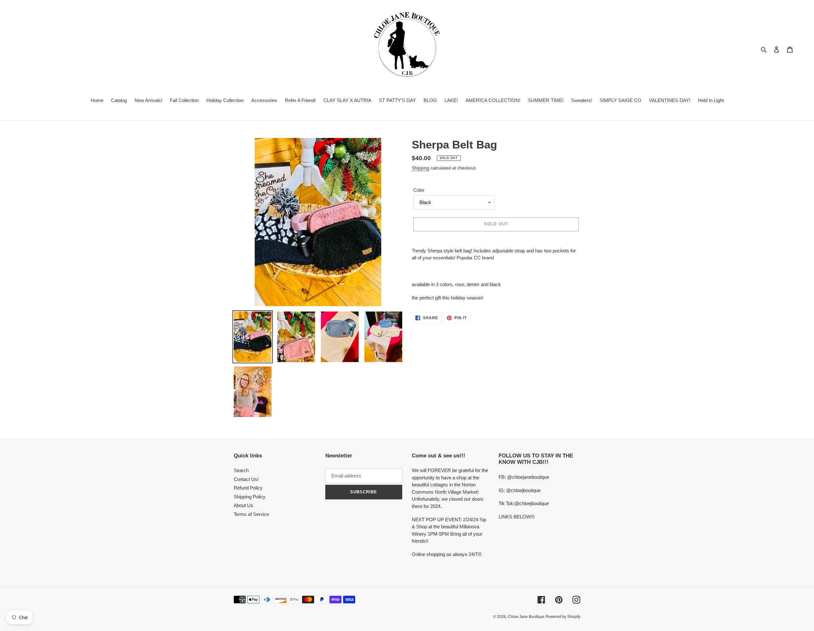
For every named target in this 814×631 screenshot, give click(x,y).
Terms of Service (251, 514)
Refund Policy (248, 487)
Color (418, 190)
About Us (243, 505)
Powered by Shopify (563, 616)
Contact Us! (246, 479)
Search (241, 470)
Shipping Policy (250, 496)
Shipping (420, 167)
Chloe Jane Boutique (526, 616)
